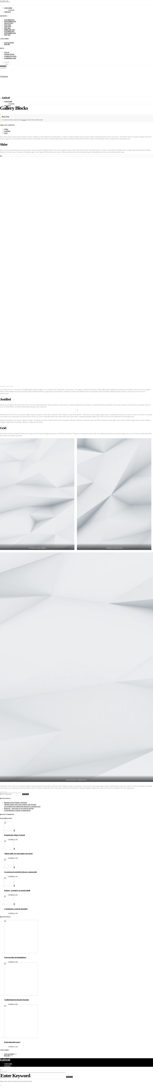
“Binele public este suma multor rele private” (20, 804)
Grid (5, 133)
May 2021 (7, 35)
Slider (6, 129)
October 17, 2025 (13, 961)
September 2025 (10, 21)
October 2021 (9, 31)
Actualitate (11, 10)
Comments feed (10, 56)
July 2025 (7, 25)
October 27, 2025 (13, 913)
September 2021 (10, 33)
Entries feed (9, 54)
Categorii (8, 8)
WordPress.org (10, 58)
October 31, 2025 (13, 839)
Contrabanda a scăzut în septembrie (17, 810)
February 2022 (9, 30)
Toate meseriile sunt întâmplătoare (15, 957)
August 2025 (8, 23)
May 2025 (7, 28)
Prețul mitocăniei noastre (12, 1042)
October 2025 (9, 20)
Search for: (3, 791)
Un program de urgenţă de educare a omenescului (22, 806)
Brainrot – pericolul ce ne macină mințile (19, 808)
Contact (7, 12)
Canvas (24, 120)
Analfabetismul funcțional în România (16, 1000)
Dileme (7, 44)
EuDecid (6, 97)
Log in (6, 52)
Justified (7, 131)
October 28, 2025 (13, 894)
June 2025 (7, 26)
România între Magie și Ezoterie (15, 802)
